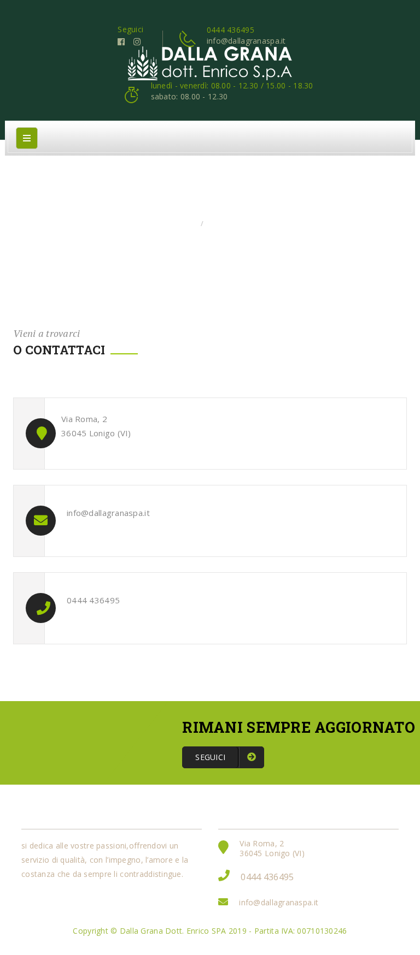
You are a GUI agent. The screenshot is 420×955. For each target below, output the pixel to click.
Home (185, 223)
